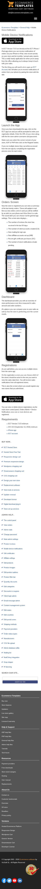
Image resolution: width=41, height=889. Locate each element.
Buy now (5, 701)
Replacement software (12, 485)
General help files (8, 740)
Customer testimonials (9, 799)
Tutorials (5, 748)
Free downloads (7, 768)
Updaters (5, 709)
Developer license (10, 499)
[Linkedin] (19, 880)
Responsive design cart (12, 457)
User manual (6, 780)
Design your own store (12, 480)
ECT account (13, 433)
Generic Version (7, 838)
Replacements (7, 784)
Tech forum (5, 753)
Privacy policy (6, 815)
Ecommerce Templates (10, 27)
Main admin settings (11, 539)
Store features (6, 705)
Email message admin (12, 601)
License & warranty (8, 721)
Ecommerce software (27, 859)
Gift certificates (9, 553)
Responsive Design (8, 830)
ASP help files (6, 732)
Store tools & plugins (9, 772)
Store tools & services (12, 490)
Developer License (8, 847)
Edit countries (9, 615)
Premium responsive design (14, 461)
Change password (10, 534)
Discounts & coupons (11, 591)
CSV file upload (9, 643)
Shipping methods (10, 624)
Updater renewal (10, 495)
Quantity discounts (10, 582)
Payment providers (10, 629)
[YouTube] (14, 880)
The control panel (10, 520)
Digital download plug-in (12, 504)
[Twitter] (9, 880)
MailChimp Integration (11, 657)
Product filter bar (10, 577)
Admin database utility (11, 648)
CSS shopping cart (10, 476)
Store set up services (11, 509)
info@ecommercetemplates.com (20, 13)
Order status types (10, 634)
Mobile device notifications (13, 549)
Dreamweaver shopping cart (14, 471)
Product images (9, 567)
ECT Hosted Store (10, 447)
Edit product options (11, 572)
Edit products (8, 563)
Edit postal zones (10, 619)
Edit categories (9, 586)
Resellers (5, 811)
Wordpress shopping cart (13, 466)
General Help (25, 27)
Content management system (14, 605)
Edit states (7, 610)
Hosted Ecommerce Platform (12, 826)
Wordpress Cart (7, 834)
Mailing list (7, 653)
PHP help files (6, 736)
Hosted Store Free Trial (12, 452)
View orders (8, 525)
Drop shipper (8, 662)
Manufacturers (9, 638)
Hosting (4, 776)
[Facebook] (4, 880)
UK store (5, 807)
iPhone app (12, 430)
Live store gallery (7, 713)
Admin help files (7, 744)
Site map (5, 717)
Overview (5, 803)
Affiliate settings (9, 558)
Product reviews (9, 544)
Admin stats (8, 530)
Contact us (5, 795)
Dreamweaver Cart (8, 842)
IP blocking (8, 667)
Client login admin (10, 596)
